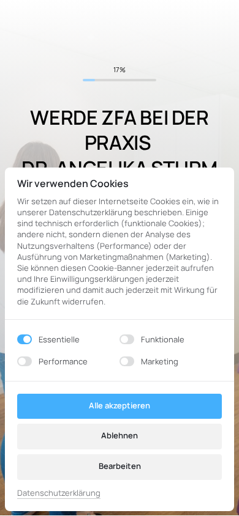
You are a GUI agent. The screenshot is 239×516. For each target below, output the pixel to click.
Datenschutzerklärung (59, 493)
